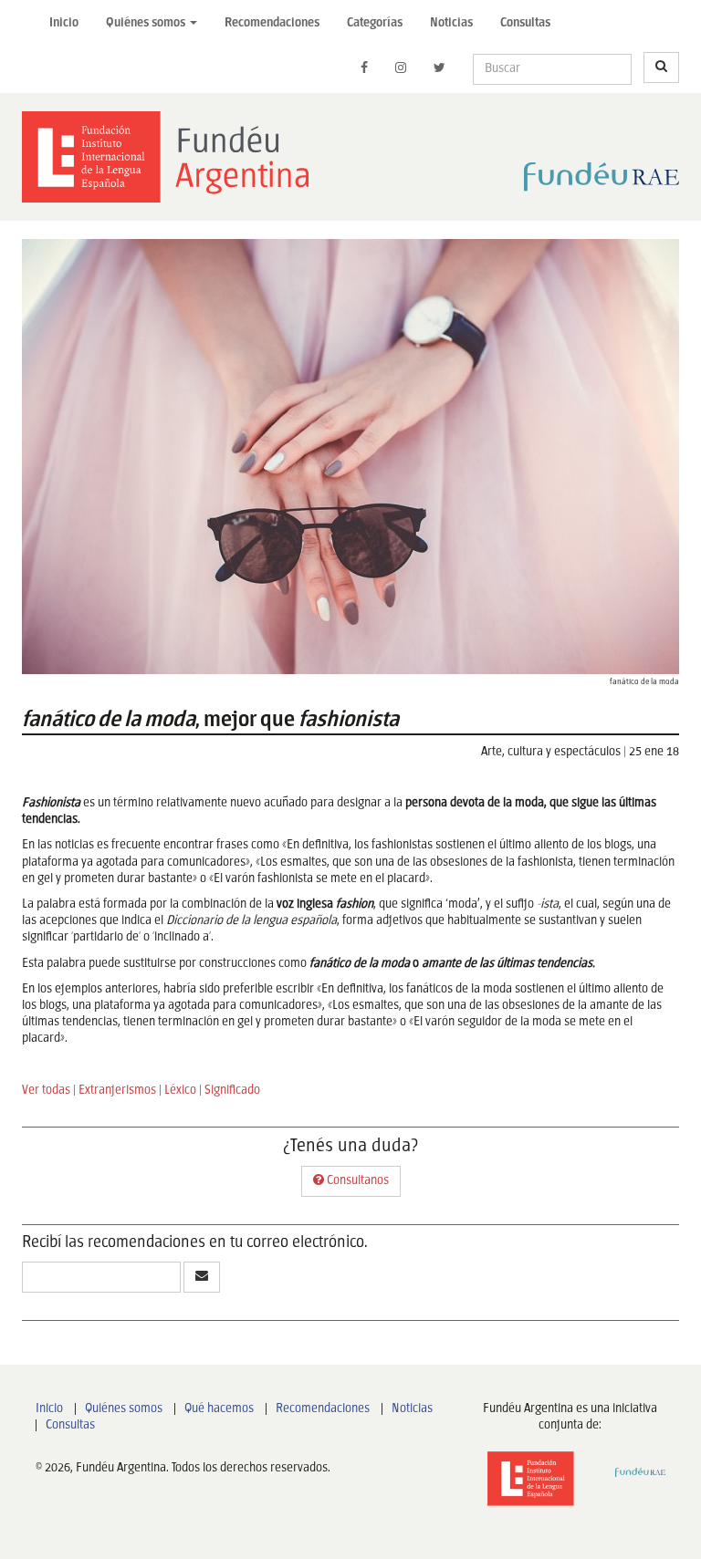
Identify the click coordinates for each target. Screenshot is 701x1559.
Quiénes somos (123, 1409)
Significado (232, 1090)
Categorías (375, 23)
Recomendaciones (272, 23)
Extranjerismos (117, 1090)
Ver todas (46, 1090)
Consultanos (356, 1181)
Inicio (63, 23)
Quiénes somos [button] (147, 23)
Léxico (180, 1090)
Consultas (525, 23)
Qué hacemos (219, 1409)
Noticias (451, 23)
